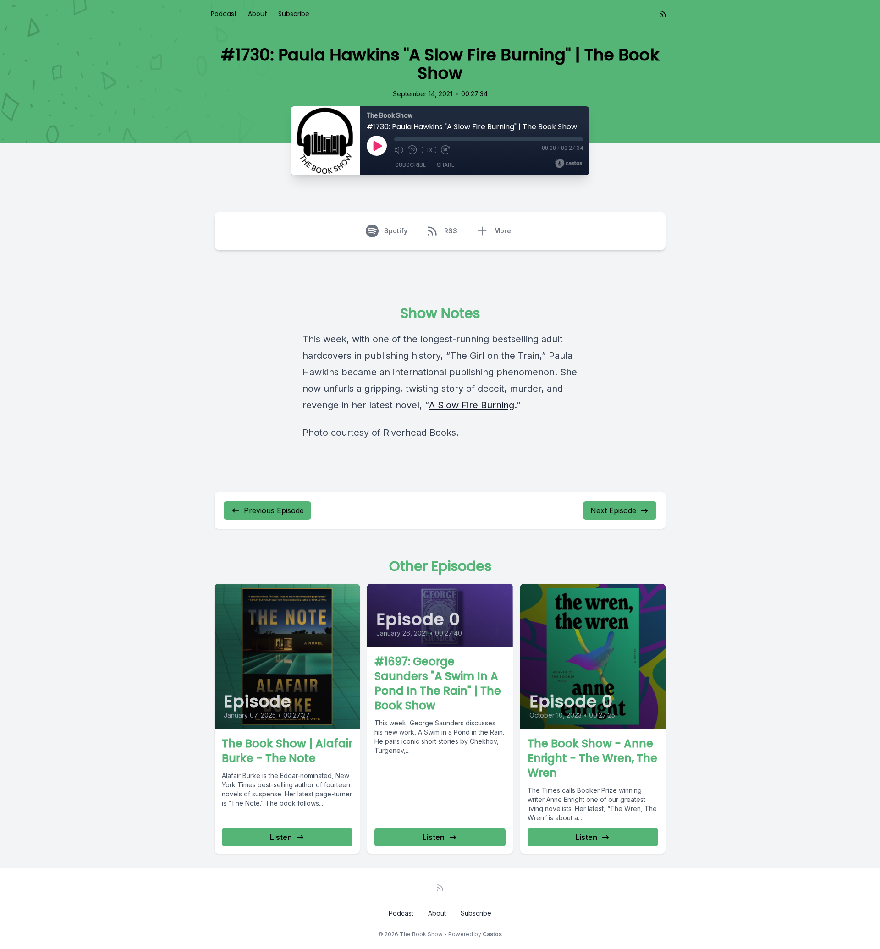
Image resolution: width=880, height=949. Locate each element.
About (257, 13)
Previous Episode (274, 510)
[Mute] (398, 150)
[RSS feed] (662, 13)
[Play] (377, 146)
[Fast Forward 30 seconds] (445, 149)
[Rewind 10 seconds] (412, 149)
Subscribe (293, 13)
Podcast (224, 13)
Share (445, 165)
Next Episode (613, 510)
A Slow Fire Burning (471, 405)
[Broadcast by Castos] (568, 163)
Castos (492, 934)
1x (429, 150)
